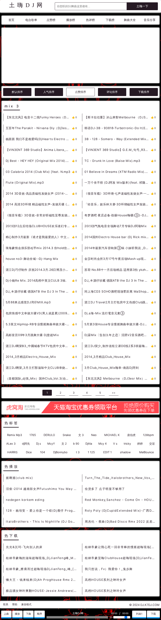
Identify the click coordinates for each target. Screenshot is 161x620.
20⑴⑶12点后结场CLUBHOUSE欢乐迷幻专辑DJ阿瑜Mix (39, 226)
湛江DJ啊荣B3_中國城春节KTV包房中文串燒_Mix (39, 346)
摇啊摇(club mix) (19, 478)
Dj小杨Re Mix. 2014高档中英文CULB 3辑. (36, 280)
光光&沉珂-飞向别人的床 (24, 547)
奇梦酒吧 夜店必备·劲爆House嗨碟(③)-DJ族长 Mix (117, 215)
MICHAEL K (112, 435)
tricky (127, 443)
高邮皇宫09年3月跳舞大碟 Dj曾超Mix (32, 335)
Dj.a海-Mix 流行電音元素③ (104, 313)
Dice (29, 452)
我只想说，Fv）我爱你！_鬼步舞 (109, 569)
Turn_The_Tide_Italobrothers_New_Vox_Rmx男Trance (121, 478)
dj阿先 (26, 443)
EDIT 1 (107, 452)
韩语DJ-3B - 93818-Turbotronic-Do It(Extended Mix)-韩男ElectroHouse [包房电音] (117, 128)
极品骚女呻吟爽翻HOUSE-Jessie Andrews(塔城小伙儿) (42, 591)
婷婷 (140, 443)
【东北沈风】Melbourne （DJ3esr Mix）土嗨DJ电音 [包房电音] (117, 378)
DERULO (49, 435)
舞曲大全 (130, 20)
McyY (51, 443)
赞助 (14, 604)
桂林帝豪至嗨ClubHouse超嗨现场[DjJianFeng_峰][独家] (121, 558)
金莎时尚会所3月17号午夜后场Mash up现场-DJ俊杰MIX (117, 259)
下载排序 (143, 91)
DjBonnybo (60, 452)
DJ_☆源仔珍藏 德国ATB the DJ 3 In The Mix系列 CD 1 (39, 291)
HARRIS (12, 452)
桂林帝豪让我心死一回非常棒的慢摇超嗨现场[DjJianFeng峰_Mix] (121, 547)
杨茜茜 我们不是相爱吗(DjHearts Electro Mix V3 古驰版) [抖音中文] (39, 139)
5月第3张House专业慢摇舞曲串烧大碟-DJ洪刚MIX (117, 324)
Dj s (38, 443)
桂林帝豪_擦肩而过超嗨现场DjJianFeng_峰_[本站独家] (42, 569)
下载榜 (110, 20)
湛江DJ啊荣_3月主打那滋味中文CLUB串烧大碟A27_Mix (39, 368)
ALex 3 (11, 443)
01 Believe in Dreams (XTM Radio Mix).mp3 (117, 172)
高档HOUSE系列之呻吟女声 (105, 580)
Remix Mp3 (14, 435)
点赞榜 (51, 20)
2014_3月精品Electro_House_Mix (31, 357)
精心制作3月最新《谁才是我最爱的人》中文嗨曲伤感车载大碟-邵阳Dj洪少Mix (39, 237)
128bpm (148, 435)
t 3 (78, 452)
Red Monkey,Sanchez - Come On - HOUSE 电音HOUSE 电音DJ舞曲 (121, 500)
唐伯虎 (131, 435)
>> (113, 392)
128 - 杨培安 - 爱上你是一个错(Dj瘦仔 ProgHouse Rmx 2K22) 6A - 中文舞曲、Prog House (42, 510)
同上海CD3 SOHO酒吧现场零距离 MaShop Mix (117, 291)
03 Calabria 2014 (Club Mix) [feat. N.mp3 (38, 172)
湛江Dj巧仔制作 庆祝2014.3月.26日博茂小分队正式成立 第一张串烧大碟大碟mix (39, 270)
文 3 (81, 435)
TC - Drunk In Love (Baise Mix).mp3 (112, 161)
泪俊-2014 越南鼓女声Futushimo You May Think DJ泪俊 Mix (42, 489)
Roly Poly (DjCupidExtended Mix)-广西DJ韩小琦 (121, 510)
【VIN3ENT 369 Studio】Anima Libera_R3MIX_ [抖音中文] (39, 150)
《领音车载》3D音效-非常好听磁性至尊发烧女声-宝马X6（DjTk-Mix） (39, 215)
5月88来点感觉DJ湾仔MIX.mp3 (28, 302)
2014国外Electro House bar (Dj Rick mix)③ (117, 237)
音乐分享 (150, 20)
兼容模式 (26, 604)
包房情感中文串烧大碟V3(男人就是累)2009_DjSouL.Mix (39, 313)
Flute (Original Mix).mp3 (25, 182)
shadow (125, 452)
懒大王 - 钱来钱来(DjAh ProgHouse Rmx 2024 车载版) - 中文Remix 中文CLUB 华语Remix (42, 580)
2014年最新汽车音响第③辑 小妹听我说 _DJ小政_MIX (117, 248)
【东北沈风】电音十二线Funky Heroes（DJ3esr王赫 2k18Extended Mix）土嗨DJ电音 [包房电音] (39, 117)
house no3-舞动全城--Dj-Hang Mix (32, 259)
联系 (5, 604)
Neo (94, 435)
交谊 (152, 443)
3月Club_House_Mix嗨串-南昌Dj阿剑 (111, 368)
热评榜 (90, 20)
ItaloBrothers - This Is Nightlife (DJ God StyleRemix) (42, 521)
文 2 (64, 443)
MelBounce (146, 452)
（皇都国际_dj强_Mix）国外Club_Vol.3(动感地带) (39, 378)
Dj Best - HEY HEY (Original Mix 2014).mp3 (39, 161)
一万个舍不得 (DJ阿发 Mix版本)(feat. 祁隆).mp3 (117, 182)
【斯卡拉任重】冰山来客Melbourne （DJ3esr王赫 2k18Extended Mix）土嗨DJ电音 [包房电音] (117, 117)
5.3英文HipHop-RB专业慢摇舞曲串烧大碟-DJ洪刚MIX (39, 324)
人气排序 (48, 91)
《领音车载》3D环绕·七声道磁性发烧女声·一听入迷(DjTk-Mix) (117, 193)
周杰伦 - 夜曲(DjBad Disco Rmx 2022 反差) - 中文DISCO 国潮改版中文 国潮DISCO (121, 521)
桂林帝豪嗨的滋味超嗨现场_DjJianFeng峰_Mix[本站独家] (42, 558)
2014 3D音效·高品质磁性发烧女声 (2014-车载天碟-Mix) (39, 193)
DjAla (88, 443)
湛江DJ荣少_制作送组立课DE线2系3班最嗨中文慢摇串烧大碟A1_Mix (117, 346)
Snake (67, 435)
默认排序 (17, 91)
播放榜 (70, 20)
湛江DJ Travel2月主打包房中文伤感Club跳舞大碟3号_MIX (117, 302)
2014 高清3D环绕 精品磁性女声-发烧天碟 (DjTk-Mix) (39, 204)
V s (115, 443)
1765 (32, 435)
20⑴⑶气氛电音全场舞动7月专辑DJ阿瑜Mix (115, 226)
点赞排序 (80, 91)
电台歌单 (31, 20)
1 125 (91, 452)
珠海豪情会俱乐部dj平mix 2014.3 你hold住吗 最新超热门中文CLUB (39, 248)
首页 (11, 20)
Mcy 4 (102, 443)
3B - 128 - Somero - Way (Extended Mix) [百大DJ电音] (117, 139)
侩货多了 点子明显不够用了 (105, 489)
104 (42, 452)
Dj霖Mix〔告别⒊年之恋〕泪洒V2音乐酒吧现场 (117, 335)
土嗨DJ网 (27, 5)
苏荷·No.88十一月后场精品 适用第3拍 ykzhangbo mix (117, 270)
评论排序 (112, 91)
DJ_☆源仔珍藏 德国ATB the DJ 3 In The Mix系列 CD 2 (117, 280)
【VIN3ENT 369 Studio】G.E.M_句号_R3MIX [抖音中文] (117, 150)
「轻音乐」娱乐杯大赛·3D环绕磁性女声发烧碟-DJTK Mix (117, 204)
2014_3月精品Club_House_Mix (107, 357)
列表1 (139, 613)
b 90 (76, 443)
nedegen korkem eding (25, 500)
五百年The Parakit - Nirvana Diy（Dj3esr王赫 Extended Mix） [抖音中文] (39, 128)
